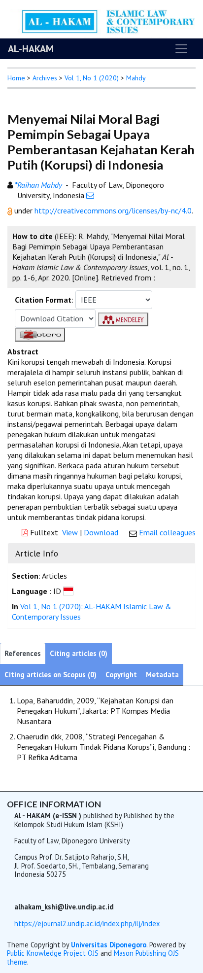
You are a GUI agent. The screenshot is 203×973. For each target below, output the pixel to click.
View (70, 532)
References (22, 653)
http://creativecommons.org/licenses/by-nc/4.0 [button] (113, 210)
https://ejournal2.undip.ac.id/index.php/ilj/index (87, 923)
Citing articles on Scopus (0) (50, 674)
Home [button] (16, 77)
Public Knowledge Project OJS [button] (53, 953)
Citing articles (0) (78, 653)
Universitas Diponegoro (108, 944)
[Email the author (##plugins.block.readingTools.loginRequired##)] (90, 195)
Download (101, 532)
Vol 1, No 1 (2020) (92, 77)
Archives (45, 77)
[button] (10, 210)
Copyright (121, 674)
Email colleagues (167, 532)
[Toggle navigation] (181, 49)
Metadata (162, 674)
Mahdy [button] (136, 77)
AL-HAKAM (31, 48)
